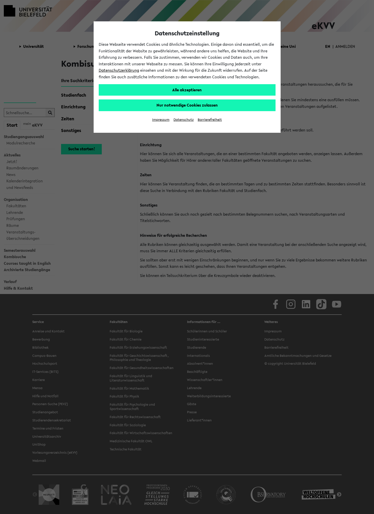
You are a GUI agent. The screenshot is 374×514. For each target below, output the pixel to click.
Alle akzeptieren (187, 90)
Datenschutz (184, 119)
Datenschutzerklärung (119, 70)
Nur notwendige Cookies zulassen (187, 105)
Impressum (160, 119)
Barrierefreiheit (210, 119)
